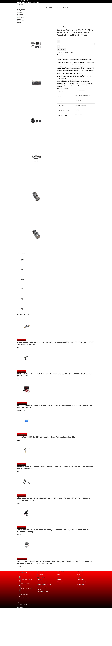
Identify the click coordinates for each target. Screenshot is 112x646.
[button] (21, 340)
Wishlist (79, 577)
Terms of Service (81, 584)
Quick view (22, 337)
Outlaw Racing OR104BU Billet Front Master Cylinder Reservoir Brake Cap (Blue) (46, 437)
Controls (39, 579)
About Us (59, 579)
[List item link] (26, 588)
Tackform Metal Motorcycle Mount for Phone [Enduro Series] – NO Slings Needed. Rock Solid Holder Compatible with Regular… (54, 531)
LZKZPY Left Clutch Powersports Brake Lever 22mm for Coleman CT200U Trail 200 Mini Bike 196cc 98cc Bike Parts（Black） (54, 375)
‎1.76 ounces (78, 100)
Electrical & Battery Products (44, 584)
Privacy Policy (80, 579)
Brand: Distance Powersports (82, 95)
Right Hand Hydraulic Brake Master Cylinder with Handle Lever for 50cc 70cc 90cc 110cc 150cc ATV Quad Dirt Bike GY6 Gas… (53, 499)
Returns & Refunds (81, 582)
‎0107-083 (77, 110)
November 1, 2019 (79, 115)
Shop (58, 577)
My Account (80, 574)
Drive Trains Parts (41, 582)
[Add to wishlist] (26, 337)
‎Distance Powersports (80, 91)
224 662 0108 (24, 1)
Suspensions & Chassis (43, 591)
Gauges (39, 589)
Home (58, 574)
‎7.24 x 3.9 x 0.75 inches (80, 105)
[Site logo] (22, 5)
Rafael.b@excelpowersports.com (30, 2)
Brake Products (41, 577)
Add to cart (61, 49)
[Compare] (19, 337)
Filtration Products (42, 587)
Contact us (60, 582)
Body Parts (40, 574)
